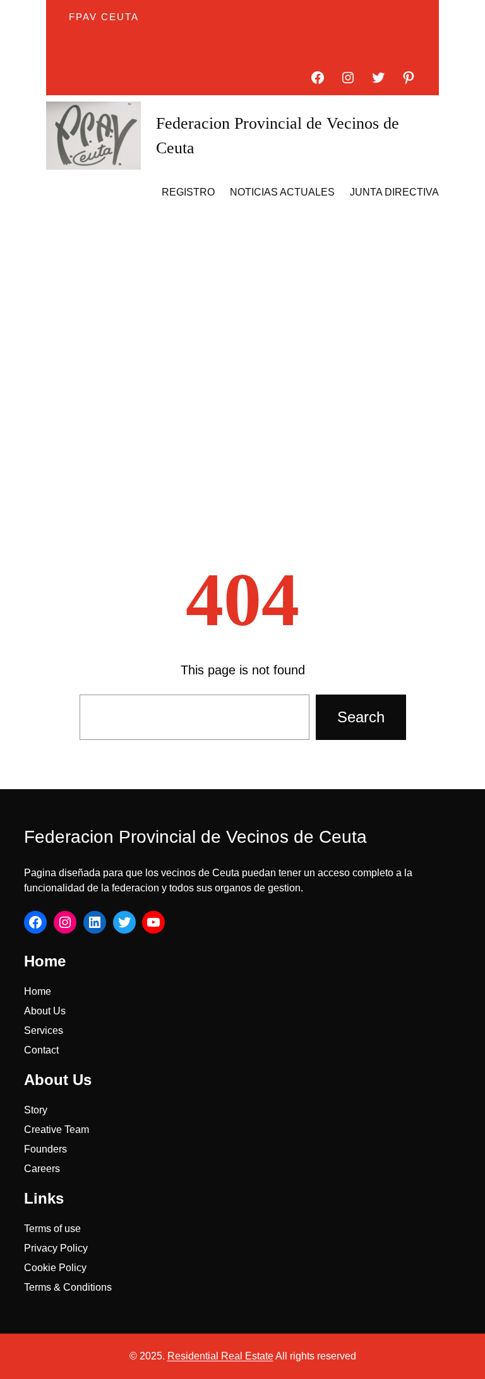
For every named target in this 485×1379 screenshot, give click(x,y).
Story (35, 1110)
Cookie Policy (55, 1267)
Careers (42, 1168)
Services (43, 1030)
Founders (45, 1149)
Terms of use (52, 1228)
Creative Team (56, 1129)
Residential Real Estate (220, 1356)
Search (361, 716)
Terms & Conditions (68, 1287)
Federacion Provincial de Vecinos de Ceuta (195, 837)
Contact (41, 1050)
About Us (45, 1011)
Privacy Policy (56, 1248)
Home (37, 991)
